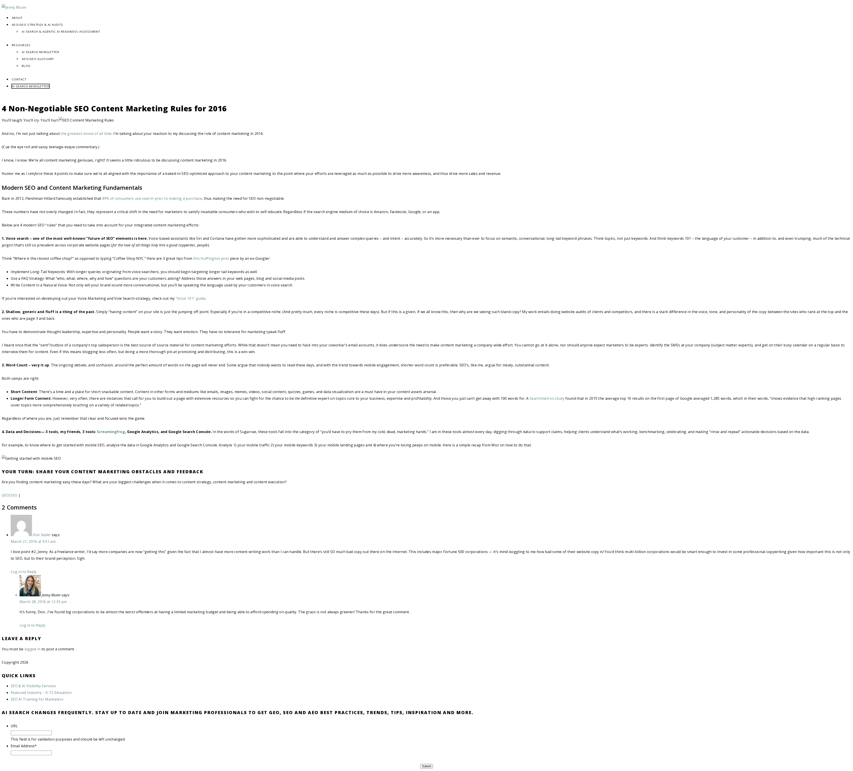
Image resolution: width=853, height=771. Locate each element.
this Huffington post (211, 258)
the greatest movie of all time (86, 133)
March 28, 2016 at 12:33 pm (43, 601)
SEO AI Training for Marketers (37, 699)
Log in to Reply (24, 571)
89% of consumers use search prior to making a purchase (152, 198)
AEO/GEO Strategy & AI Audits (37, 25)
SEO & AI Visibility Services (33, 685)
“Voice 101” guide (190, 298)
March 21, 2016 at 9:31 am (33, 541)
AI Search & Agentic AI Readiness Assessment (61, 32)
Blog (26, 66)
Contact (19, 79)
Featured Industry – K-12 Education (41, 692)
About (17, 18)
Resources (21, 45)
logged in (32, 649)
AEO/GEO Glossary (38, 59)
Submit (426, 766)
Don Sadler (42, 534)
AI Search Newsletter (40, 52)
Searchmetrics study (547, 398)
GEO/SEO (9, 495)
